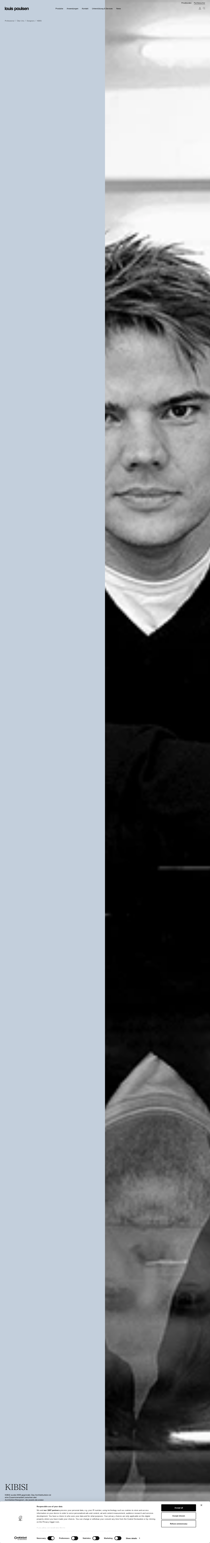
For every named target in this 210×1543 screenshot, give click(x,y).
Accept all (179, 1508)
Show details (131, 1538)
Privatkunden (186, 3)
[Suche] (204, 11)
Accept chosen (178, 1516)
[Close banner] (201, 1505)
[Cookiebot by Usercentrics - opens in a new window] (20, 1538)
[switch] (74, 1538)
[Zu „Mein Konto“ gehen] (200, 11)
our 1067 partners (52, 1510)
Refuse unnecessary (178, 1524)
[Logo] (17, 9)
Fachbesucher (199, 3)
